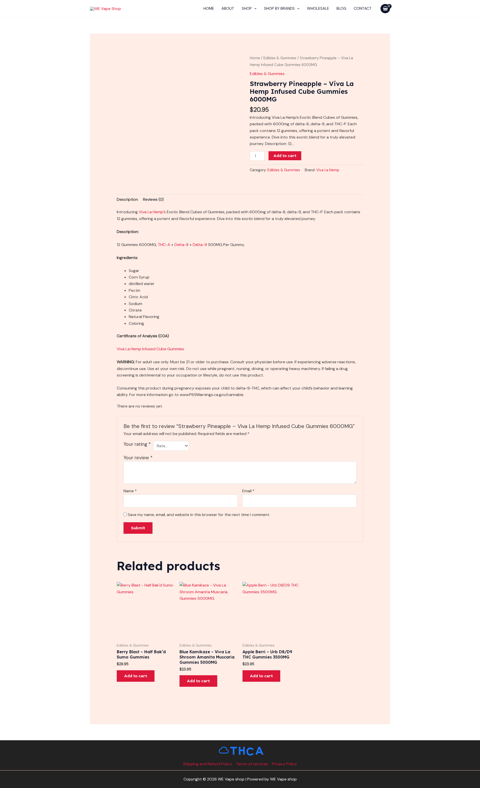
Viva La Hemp (327, 170)
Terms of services (252, 763)
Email (248, 491)
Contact (363, 8)
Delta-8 (181, 244)
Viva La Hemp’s (152, 211)
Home (209, 8)
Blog (341, 8)
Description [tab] (127, 199)
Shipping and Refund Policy (207, 763)
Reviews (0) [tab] (153, 199)
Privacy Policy (284, 763)
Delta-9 (200, 244)
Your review (138, 457)
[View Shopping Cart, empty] (385, 8)
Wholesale (318, 8)
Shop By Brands (279, 8)
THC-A (164, 244)
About (228, 8)
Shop (247, 8)
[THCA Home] (240, 750)
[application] (254, 8)
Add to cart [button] (135, 676)
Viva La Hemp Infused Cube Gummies (150, 349)
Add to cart (285, 155)
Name (130, 491)
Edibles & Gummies (280, 58)
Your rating (137, 444)
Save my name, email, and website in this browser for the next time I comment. (199, 514)
